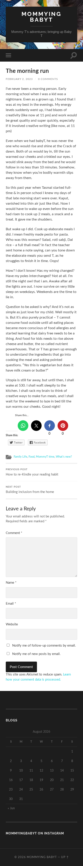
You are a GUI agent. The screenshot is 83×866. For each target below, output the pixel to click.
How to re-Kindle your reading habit (32, 472)
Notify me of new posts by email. (36, 654)
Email (11, 603)
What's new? (64, 456)
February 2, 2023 (19, 79)
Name (11, 582)
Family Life (20, 456)
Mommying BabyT (41, 16)
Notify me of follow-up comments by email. (44, 645)
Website (12, 624)
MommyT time (45, 456)
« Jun (11, 808)
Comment (14, 533)
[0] (49, 425)
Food (32, 456)
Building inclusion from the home (30, 490)
